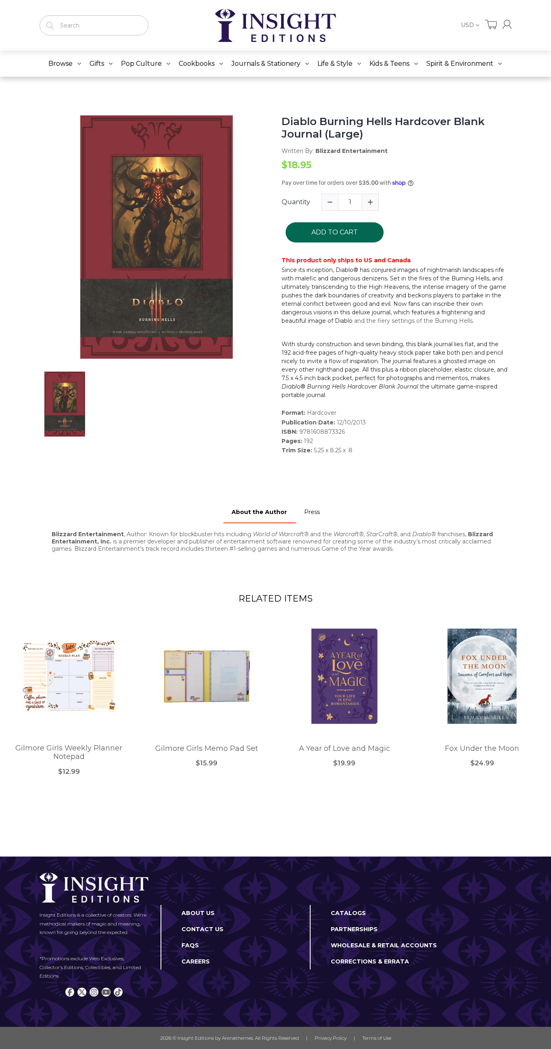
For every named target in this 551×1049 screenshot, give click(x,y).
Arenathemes (237, 1038)
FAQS (190, 945)
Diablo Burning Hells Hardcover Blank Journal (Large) (383, 127)
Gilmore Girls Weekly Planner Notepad (68, 752)
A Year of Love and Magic (344, 748)
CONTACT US (202, 929)
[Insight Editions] (275, 25)
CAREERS (196, 961)
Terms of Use (376, 1038)
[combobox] (94, 25)
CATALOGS (348, 913)
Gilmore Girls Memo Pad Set (206, 748)
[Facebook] (69, 992)
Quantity (296, 202)
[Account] (507, 24)
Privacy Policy (330, 1038)
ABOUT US (198, 913)
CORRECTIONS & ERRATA (370, 961)
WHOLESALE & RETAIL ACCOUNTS (384, 945)
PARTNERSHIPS (354, 929)
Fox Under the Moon (482, 748)
